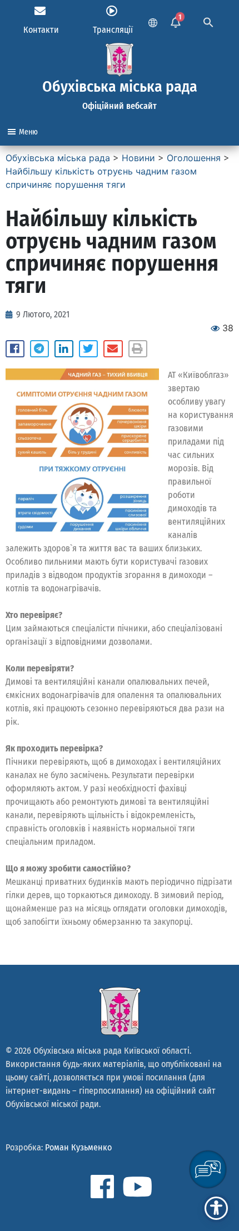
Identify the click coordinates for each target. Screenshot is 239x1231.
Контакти (41, 29)
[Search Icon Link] (208, 21)
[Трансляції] (111, 11)
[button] (15, 349)
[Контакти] (40, 11)
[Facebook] (102, 1186)
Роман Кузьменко (78, 1147)
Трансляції (113, 29)
